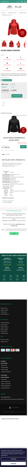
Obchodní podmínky (5, 322)
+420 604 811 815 (5, 1)
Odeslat (14, 233)
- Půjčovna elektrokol (5, 381)
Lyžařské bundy (10, 200)
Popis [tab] (3, 154)
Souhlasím (13, 463)
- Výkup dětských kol (5, 388)
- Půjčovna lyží (4, 365)
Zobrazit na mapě (7, 264)
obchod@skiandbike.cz (6, 397)
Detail (23, 146)
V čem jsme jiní (4, 312)
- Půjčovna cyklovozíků (5, 383)
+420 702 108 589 (21, 269)
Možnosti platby (4, 324)
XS (2, 150)
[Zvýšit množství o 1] (10, 95)
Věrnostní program (5, 314)
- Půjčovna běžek (4, 367)
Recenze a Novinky (5, 339)
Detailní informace (4, 77)
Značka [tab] (7, 154)
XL (10, 150)
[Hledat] (19, 1)
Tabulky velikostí (4, 333)
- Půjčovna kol (4, 379)
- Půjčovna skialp (4, 369)
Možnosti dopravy (4, 326)
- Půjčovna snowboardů (6, 371)
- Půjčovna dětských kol (6, 385)
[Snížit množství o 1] (10, 96)
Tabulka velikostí (7, 80)
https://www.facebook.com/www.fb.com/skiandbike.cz (12, 399)
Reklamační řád (4, 331)
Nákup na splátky (4, 329)
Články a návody (4, 341)
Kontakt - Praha (4, 308)
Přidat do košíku (17, 95)
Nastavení (13, 459)
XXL (13, 150)
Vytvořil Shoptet (15, 407)
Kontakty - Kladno (4, 310)
